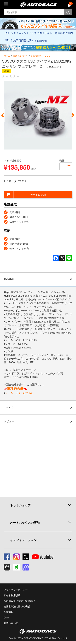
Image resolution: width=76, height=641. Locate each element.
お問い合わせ (11, 623)
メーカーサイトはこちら (19, 393)
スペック (9, 407)
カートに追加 (38, 194)
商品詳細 (9, 279)
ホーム (7, 56)
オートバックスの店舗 (25, 522)
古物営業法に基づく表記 (17, 606)
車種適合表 (15, 388)
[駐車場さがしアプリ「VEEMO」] (16, 567)
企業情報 (8, 612)
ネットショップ (20, 505)
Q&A (6, 617)
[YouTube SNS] (42, 556)
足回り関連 (36, 56)
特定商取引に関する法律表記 (19, 601)
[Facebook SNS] (7, 556)
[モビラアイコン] (26, 567)
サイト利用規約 (12, 595)
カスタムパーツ (20, 56)
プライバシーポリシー (16, 589)
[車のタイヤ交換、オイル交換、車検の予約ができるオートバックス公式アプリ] (7, 567)
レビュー (9, 421)
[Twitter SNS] (26, 556)
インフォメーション (23, 540)
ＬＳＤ (47, 56)
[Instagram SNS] (16, 556)
